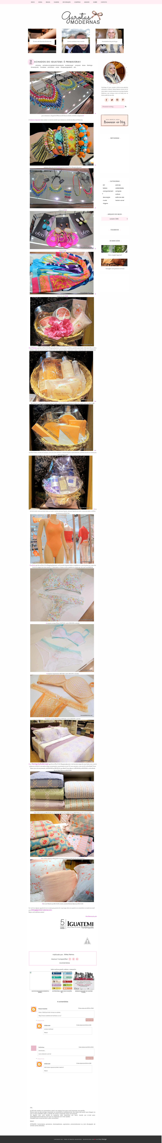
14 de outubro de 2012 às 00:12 (86, 1047)
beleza (105, 188)
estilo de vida (119, 197)
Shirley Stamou (69, 954)
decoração (106, 197)
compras (78, 65)
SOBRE (95, 2)
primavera (51, 67)
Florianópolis (35, 67)
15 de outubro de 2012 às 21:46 (83, 1025)
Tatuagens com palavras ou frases (115, 268)
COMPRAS (77, 2)
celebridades (119, 188)
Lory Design (102, 1139)
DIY (104, 185)
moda (105, 200)
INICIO (33, 2)
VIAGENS (56, 2)
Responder (89, 1020)
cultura (117, 194)
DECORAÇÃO (67, 2)
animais (118, 185)
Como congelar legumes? (115, 255)
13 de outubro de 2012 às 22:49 (85, 1008)
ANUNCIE (86, 2)
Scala (57, 67)
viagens (105, 203)
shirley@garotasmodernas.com (41, 910)
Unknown (47, 1025)
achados (38, 65)
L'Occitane (43, 67)
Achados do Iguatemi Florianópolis (53, 65)
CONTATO (104, 2)
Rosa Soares (43, 1009)
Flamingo (89, 65)
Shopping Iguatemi (66, 67)
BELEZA (48, 2)
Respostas (41, 1020)
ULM (75, 67)
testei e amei (119, 200)
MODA (40, 2)
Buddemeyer (69, 65)
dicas (84, 65)
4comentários (64, 963)
